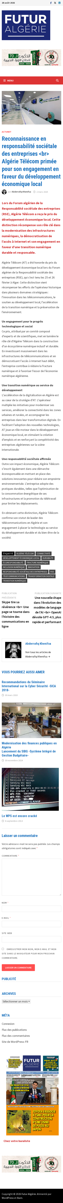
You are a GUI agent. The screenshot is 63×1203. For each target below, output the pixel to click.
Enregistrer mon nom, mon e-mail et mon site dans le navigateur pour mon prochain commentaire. (29, 953)
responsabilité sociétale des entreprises (25, 571)
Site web (7, 933)
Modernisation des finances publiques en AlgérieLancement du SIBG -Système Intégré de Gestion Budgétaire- (29, 749)
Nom (5, 902)
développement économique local (21, 558)
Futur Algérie (28, 1194)
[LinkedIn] (59, 3)
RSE (52, 571)
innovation (33, 567)
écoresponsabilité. (13, 562)
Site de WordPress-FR (15, 1042)
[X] (55, 3)
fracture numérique (37, 562)
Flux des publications (14, 1030)
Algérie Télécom (25, 553)
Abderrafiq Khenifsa (21, 191)
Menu (10, 80)
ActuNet (6, 131)
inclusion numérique (14, 567)
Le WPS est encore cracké (19, 816)
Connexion (8, 1024)
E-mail (6, 917)
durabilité (48, 558)
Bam (19, 1197)
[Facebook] (51, 3)
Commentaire (10, 855)
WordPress (8, 1197)
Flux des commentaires (16, 1036)
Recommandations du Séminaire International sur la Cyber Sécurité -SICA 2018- (29, 686)
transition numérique (14, 580)
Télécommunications (14, 576)
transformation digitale (41, 576)
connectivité (43, 553)
